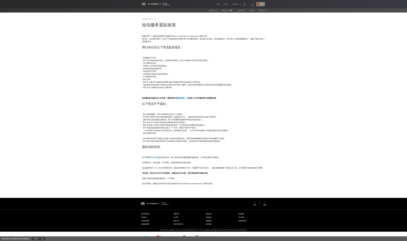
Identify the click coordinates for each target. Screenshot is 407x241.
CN (261, 4)
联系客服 (241, 214)
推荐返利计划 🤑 (226, 10)
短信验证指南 (145, 224)
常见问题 (241, 217)
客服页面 (154, 157)
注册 (252, 5)
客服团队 (181, 98)
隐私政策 (208, 214)
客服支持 (262, 10)
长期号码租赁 (145, 220)
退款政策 (208, 220)
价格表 (218, 4)
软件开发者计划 (178, 224)
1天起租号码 (241, 10)
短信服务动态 (242, 220)
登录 (244, 5)
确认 (42, 239)
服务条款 (208, 224)
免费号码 (176, 214)
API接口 (226, 4)
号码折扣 (143, 217)
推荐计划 (176, 220)
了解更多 (36, 239)
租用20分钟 (213, 10)
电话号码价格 (145, 214)
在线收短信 (235, 4)
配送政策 (208, 217)
